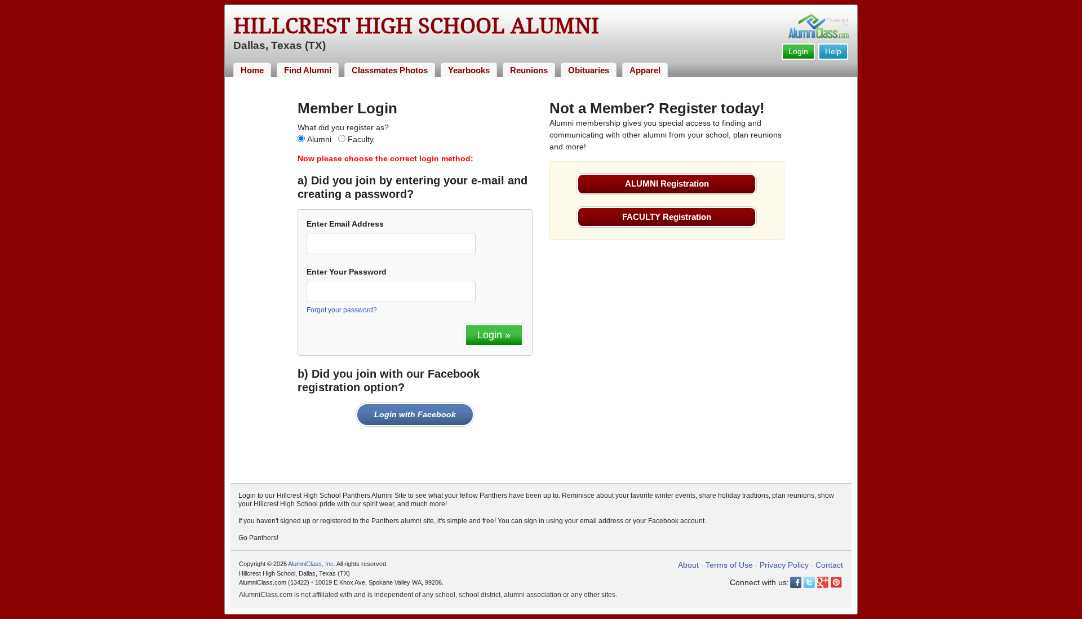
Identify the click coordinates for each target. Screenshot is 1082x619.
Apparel (644, 70)
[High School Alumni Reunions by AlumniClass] (818, 26)
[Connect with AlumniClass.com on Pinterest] (836, 582)
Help (833, 51)
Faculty (361, 139)
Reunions (529, 70)
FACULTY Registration (666, 217)
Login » (494, 335)
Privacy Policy (784, 564)
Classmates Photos (390, 70)
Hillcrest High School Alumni (416, 26)
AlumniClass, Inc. (311, 563)
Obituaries (588, 70)
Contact (829, 564)
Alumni (319, 139)
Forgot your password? (342, 310)
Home (252, 70)
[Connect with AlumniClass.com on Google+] (822, 582)
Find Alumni (307, 70)
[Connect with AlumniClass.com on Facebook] (795, 582)
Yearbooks (469, 70)
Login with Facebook (415, 414)
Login (798, 51)
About (688, 564)
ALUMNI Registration (667, 183)
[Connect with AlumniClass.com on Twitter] (809, 582)
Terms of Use (729, 564)
